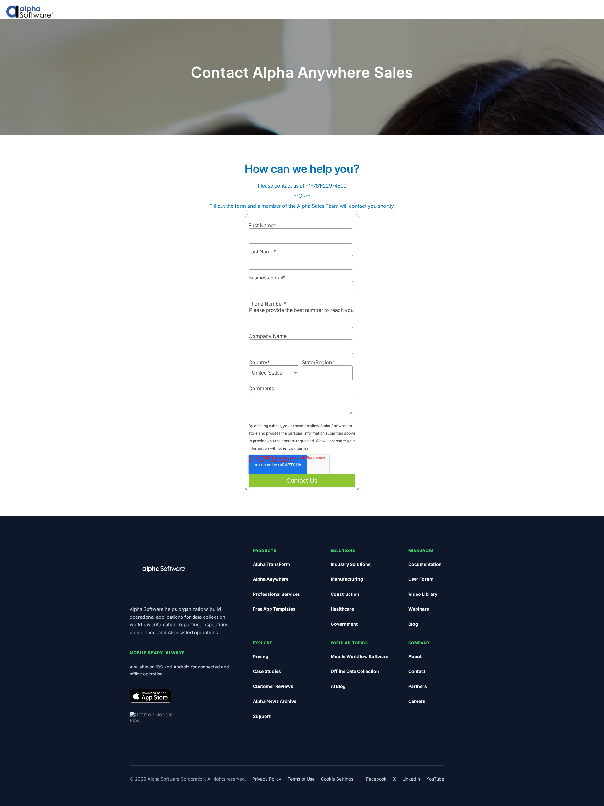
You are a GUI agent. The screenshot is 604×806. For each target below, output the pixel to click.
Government (344, 624)
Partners (417, 686)
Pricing (260, 656)
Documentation (425, 564)
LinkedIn (411, 778)
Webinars (418, 609)
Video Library (422, 594)
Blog (413, 624)
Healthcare (342, 609)
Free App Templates (274, 609)
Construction (345, 594)
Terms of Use (301, 778)
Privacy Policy (266, 778)
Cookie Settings (337, 778)
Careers (416, 701)
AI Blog (338, 686)
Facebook (376, 778)
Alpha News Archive (274, 701)
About (415, 656)
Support (262, 716)
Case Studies (267, 671)
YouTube (435, 778)
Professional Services (276, 594)
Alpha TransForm (271, 564)
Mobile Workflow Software (359, 656)
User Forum (420, 579)
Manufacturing (347, 579)
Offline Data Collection (355, 671)
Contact (416, 671)
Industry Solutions (351, 564)
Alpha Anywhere (270, 579)
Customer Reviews (273, 686)
